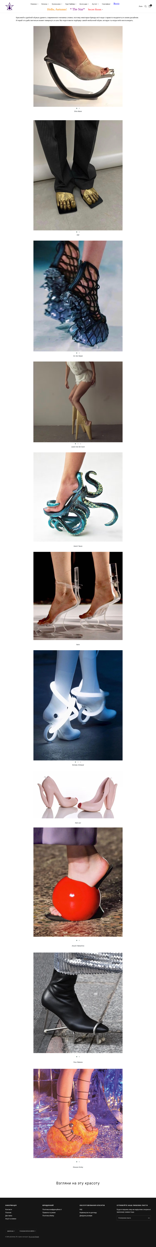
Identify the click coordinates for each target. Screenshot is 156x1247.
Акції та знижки (10, 1219)
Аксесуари (83, 4)
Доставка (8, 1215)
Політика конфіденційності (52, 1209)
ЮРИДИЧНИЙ (48, 1205)
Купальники (56, 4)
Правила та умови (49, 1212)
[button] (76, 108)
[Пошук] (145, 6)
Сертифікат (106, 4)
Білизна (44, 4)
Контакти (8, 1209)
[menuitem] (34, 4)
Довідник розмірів (86, 1215)
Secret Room (94, 9)
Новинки (34, 4)
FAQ (81, 1209)
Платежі (8, 1212)
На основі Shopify (34, 1237)
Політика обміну (48, 1215)
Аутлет (94, 4)
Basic (117, 3)
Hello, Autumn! (57, 9)
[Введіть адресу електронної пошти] (148, 1218)
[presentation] (11, 68)
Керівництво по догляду (88, 1212)
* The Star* (77, 9)
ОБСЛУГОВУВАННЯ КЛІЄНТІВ (92, 1205)
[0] (149, 6)
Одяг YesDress (70, 4)
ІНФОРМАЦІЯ (11, 1205)
